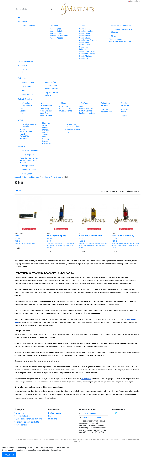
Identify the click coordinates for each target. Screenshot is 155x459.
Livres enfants (51, 82)
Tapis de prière (27, 155)
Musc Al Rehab (65, 111)
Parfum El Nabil (86, 108)
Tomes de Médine (72, 129)
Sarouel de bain (28, 25)
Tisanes (124, 116)
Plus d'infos (67, 450)
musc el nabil (65, 108)
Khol (17, 235)
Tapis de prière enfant (51, 94)
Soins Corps (44, 113)
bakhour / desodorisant (106, 110)
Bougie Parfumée (125, 104)
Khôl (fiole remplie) (56, 235)
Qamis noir (83, 58)
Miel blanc (52, 419)
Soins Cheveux (45, 111)
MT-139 (114, 238)
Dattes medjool (54, 413)
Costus (23, 111)
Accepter (9, 455)
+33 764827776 (89, 414)
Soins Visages (45, 108)
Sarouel (54, 25)
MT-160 (49, 238)
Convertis (46, 143)
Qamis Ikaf (83, 47)
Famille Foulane (50, 85)
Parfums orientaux (87, 113)
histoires (23, 138)
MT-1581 (17, 238)
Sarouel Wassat (56, 38)
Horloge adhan (27, 165)
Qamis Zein (84, 42)
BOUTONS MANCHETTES (120, 41)
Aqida (22, 129)
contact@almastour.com (92, 417)
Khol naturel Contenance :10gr (25, 243)
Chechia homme (116, 39)
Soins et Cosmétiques (47, 104)
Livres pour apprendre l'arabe (74, 125)
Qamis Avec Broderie (88, 40)
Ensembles (26, 86)
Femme (45, 127)
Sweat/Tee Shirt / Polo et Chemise (122, 31)
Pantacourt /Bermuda (58, 35)
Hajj (50, 416)
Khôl (21, 108)
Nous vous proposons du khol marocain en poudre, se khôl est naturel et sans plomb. (93, 245)
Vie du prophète (26, 131)
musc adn (63, 106)
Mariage (45, 130)
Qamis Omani (85, 44)
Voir (18, 248)
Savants (45, 139)
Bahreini (82, 49)
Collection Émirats (87, 54)
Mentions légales (23, 416)
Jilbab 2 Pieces (24, 71)
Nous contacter (22, 425)
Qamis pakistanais (87, 51)
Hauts (23, 90)
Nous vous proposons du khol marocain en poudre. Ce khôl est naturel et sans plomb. (60, 245)
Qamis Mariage (85, 56)
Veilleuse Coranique (29, 151)
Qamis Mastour (85, 35)
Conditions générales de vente (29, 419)
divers (81, 106)
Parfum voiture (85, 111)
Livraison (20, 413)
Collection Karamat (105, 104)
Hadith (22, 134)
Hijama (23, 113)
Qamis (83, 25)
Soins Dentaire (45, 115)
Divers (113, 36)
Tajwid (45, 134)
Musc (63, 103)
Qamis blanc (84, 38)
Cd (68, 132)
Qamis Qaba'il (85, 29)
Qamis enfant (27, 94)
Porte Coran (26, 174)
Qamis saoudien (86, 31)
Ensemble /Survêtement (121, 25)
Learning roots (51, 88)
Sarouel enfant (27, 82)
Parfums (84, 103)
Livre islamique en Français (29, 125)
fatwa (44, 125)
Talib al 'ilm (24, 136)
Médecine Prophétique (26, 104)
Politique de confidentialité (27, 422)
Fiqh (44, 136)
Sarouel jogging (56, 33)
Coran (45, 132)
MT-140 (81, 238)
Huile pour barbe (125, 110)
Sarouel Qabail (55, 29)
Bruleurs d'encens (29, 170)
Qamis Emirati (85, 33)
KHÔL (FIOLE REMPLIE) (90, 235)
